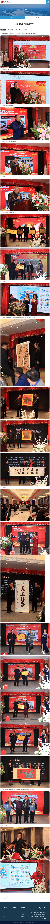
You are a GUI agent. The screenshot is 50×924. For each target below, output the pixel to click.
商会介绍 (5, 916)
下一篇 (45, 898)
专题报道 (23, 914)
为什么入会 (6, 910)
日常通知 (12, 17)
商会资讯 (15, 907)
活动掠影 (23, 916)
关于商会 (5, 907)
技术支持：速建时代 (33, 922)
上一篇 (5, 898)
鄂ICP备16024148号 (38, 918)
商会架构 (5, 914)
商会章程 (5, 912)
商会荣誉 (23, 910)
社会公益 (23, 912)
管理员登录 (44, 918)
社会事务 (23, 907)
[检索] (45, 2)
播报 (26, 29)
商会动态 (37, 17)
